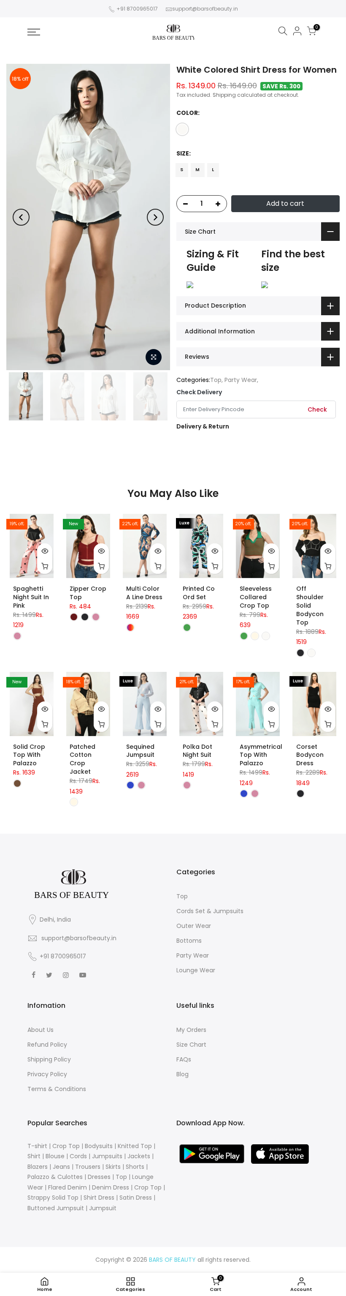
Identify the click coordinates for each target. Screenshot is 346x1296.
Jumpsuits (107, 1156)
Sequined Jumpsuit (140, 750)
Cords (78, 1156)
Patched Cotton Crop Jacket (82, 759)
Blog (182, 1074)
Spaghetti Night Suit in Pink (31, 597)
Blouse (55, 1156)
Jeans (61, 1166)
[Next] (155, 217)
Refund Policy (47, 1044)
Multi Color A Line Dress (144, 592)
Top (216, 380)
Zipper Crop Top (88, 592)
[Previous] (21, 217)
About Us (40, 1030)
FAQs (183, 1059)
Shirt (34, 1156)
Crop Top (66, 1146)
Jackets (138, 1156)
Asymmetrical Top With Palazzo (261, 755)
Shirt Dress (99, 1197)
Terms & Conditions (56, 1089)
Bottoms (189, 940)
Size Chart (191, 1044)
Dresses (99, 1177)
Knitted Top (135, 1146)
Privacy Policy (47, 1074)
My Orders (191, 1030)
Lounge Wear (195, 970)
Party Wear (240, 380)
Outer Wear (193, 926)
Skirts (113, 1166)
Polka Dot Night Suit (197, 750)
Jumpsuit (102, 1208)
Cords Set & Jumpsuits (209, 911)
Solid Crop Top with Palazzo (29, 755)
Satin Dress (135, 1197)
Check (317, 409)
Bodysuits (99, 1146)
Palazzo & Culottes (55, 1177)
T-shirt (37, 1146)
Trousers (87, 1166)
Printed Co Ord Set (199, 592)
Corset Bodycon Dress (310, 755)
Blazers (37, 1166)
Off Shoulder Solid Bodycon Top (310, 605)
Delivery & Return (202, 426)
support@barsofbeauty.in (205, 8)
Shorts (135, 1166)
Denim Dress (110, 1187)
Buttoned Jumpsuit (55, 1208)
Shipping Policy (49, 1059)
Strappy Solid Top (52, 1197)
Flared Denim (67, 1187)
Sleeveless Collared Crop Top (256, 597)
